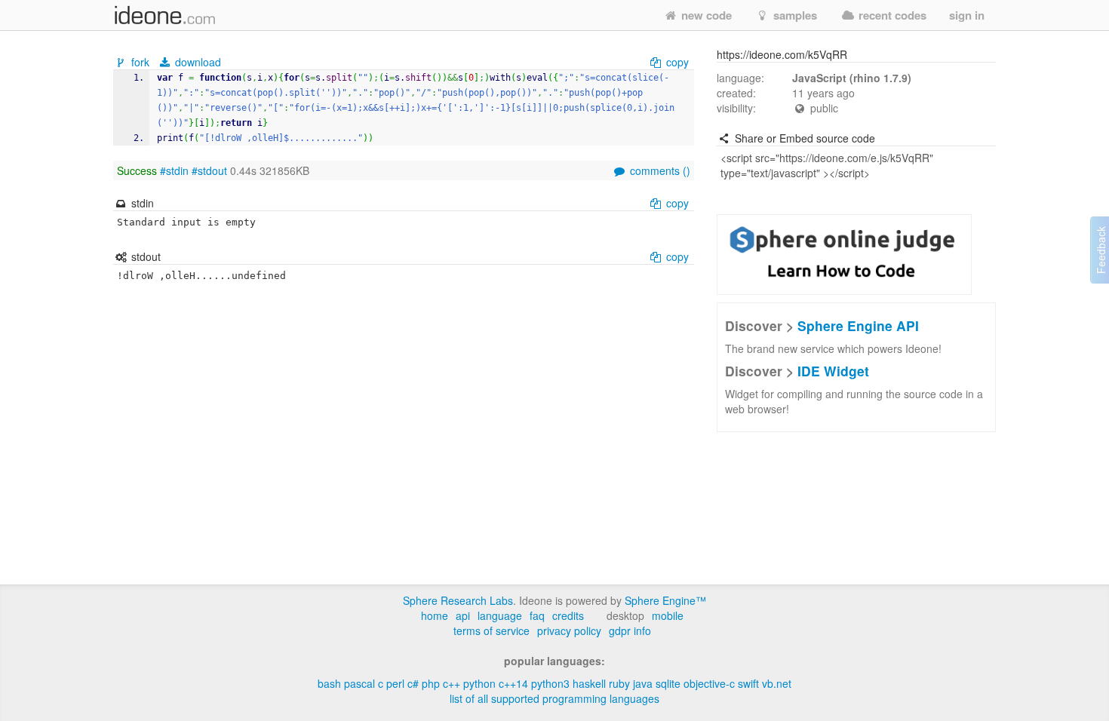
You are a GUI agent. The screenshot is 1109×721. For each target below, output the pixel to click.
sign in (967, 15)
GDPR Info (630, 630)
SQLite (668, 683)
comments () (658, 170)
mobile (668, 615)
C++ (451, 683)
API (463, 615)
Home (434, 615)
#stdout (209, 170)
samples (793, 15)
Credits (568, 615)
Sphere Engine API (858, 325)
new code (705, 15)
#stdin (174, 170)
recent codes (891, 15)
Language (500, 615)
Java (643, 683)
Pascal (359, 683)
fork (140, 61)
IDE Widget (833, 370)
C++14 (513, 683)
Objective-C (709, 683)
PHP (431, 683)
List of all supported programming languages (554, 698)
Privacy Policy (569, 630)
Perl (395, 683)
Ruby (619, 683)
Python (479, 683)
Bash (329, 683)
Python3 (550, 683)
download (196, 61)
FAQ (537, 615)
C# (413, 683)
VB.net (776, 683)
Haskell (589, 683)
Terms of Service (491, 630)
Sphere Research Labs (458, 600)
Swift (748, 683)
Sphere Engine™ (665, 600)
